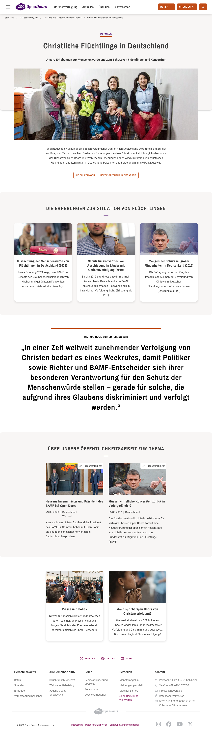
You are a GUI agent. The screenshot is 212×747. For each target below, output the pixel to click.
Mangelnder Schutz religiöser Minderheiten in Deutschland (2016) (169, 263)
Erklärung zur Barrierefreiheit (124, 724)
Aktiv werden (122, 7)
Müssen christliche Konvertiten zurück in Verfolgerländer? (137, 503)
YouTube (179, 724)
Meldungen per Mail (131, 685)
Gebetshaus (91, 689)
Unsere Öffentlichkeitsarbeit (117, 175)
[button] (87, 658)
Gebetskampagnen (95, 694)
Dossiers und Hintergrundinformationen (63, 17)
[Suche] (203, 6)
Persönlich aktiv (25, 672)
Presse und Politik (74, 609)
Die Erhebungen (85, 175)
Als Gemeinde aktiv (62, 672)
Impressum (77, 724)
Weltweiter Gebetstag (61, 685)
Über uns (104, 7)
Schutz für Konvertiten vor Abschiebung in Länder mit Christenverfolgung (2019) (106, 265)
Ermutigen (20, 690)
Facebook (168, 724)
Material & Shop (128, 690)
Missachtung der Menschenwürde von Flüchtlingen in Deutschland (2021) (43, 263)
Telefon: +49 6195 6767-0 (174, 685)
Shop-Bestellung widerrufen (128, 698)
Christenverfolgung (65, 7)
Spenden (19, 685)
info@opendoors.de (170, 690)
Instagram (158, 724)
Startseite (9, 17)
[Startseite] (31, 6)
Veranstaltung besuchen (28, 696)
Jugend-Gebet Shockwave (57, 692)
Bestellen (125, 672)
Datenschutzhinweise (171, 696)
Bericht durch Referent (62, 680)
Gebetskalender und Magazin (96, 682)
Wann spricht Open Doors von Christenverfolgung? (137, 611)
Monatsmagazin (129, 680)
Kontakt (160, 672)
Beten (17, 680)
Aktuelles (88, 7)
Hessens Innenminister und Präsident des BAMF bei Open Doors (74, 503)
